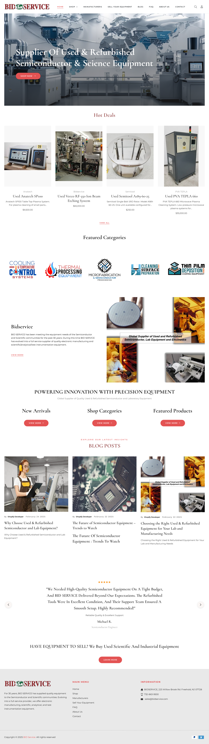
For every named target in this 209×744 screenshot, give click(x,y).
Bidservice (79, 191)
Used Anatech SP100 (28, 196)
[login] (202, 6)
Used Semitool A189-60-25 (130, 196)
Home (76, 689)
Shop (75, 693)
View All (105, 223)
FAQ (75, 707)
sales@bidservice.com (156, 699)
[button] (196, 6)
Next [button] (200, 605)
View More (17, 355)
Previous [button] (8, 605)
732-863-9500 (151, 694)
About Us (77, 711)
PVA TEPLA (181, 191)
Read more (10, 545)
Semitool (130, 191)
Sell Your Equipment (83, 702)
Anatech (27, 191)
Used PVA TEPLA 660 (181, 196)
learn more (110, 660)
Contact (77, 716)
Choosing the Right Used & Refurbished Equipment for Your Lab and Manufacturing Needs (170, 528)
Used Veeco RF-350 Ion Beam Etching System (79, 198)
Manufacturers (80, 698)
